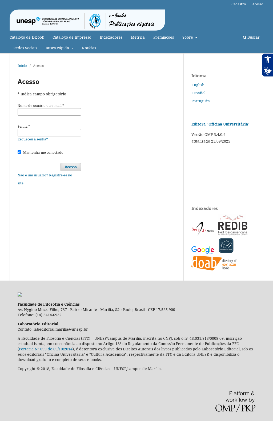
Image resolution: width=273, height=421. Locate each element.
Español (198, 92)
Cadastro (238, 4)
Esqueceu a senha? (33, 139)
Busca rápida (58, 47)
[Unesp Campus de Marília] (20, 295)
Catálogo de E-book (27, 37)
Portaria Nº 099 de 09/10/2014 (46, 348)
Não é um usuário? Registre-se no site (45, 179)
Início (22, 65)
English (197, 84)
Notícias (89, 47)
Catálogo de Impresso (72, 37)
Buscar (253, 37)
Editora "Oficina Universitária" (220, 124)
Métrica (138, 37)
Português (200, 100)
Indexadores (111, 37)
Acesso (257, 4)
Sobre (188, 37)
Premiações (163, 37)
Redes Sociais (25, 47)
